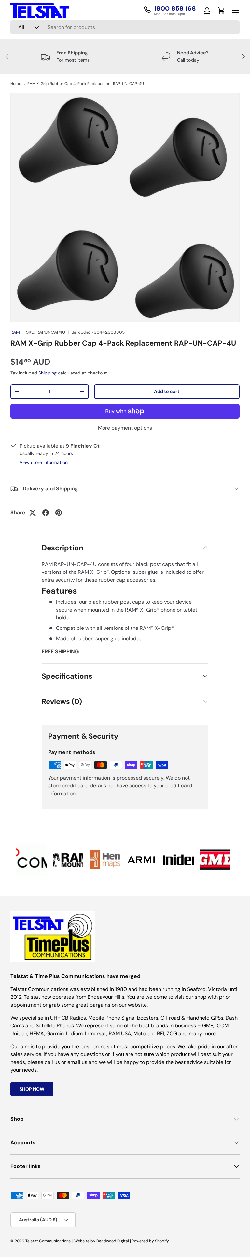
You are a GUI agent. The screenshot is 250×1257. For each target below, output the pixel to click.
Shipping (47, 373)
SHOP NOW (32, 1089)
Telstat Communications (48, 1241)
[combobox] (125, 27)
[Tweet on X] (32, 512)
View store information (44, 462)
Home (15, 84)
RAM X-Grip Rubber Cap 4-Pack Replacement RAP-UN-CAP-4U (85, 84)
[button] (221, 10)
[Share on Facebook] (45, 512)
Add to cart (166, 391)
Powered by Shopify (150, 1241)
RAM (15, 332)
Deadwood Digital (112, 1241)
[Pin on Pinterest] (58, 512)
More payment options (125, 427)
